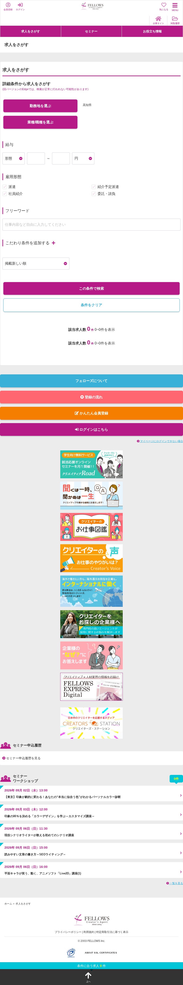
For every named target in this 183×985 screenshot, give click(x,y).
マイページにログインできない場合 (161, 441)
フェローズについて (91, 381)
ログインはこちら (93, 429)
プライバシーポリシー (68, 932)
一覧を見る (176, 883)
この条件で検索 (91, 288)
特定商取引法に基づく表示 (112, 932)
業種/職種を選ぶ (40, 122)
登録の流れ (93, 397)
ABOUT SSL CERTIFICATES (101, 952)
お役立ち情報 (152, 31)
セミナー (91, 31)
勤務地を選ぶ (40, 106)
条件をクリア (91, 305)
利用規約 (88, 932)
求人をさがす (30, 31)
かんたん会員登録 (93, 413)
